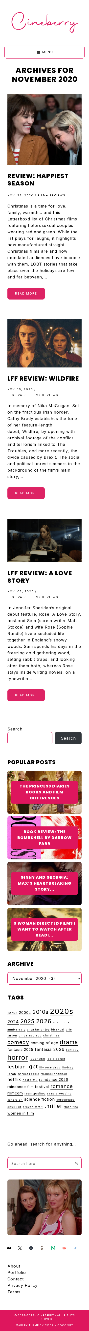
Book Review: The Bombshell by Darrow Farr (44, 838)
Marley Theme (27, 1325)
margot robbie (28, 1074)
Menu (47, 52)
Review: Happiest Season (38, 180)
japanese (37, 1058)
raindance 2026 (53, 1079)
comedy (18, 1042)
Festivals (17, 395)
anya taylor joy (38, 1029)
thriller (53, 1106)
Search (14, 728)
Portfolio (16, 1272)
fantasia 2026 (50, 1049)
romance (61, 1086)
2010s (40, 1012)
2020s (61, 1011)
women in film (20, 1113)
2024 (13, 1021)
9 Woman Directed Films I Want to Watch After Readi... (44, 929)
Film (42, 195)
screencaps (65, 1099)
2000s (25, 1012)
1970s (12, 1013)
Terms (14, 1291)
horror (17, 1057)
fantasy (72, 1050)
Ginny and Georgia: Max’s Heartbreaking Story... (44, 883)
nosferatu (30, 1080)
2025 (27, 1021)
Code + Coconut (59, 1325)
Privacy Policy (22, 1285)
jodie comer (56, 1058)
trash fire (71, 1107)
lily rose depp (50, 1067)
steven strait (33, 1107)
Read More (26, 293)
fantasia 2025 (20, 1049)
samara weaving (59, 1093)
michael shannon (54, 1074)
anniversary (16, 1029)
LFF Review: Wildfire (43, 378)
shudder (14, 1107)
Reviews (57, 195)
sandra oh (15, 1099)
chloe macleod (30, 1035)
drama (69, 1042)
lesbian (16, 1066)
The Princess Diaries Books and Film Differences (45, 792)
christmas (51, 1035)
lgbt (32, 1066)
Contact (15, 1278)
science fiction (39, 1099)
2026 (44, 1021)
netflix (14, 1079)
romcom (15, 1093)
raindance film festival (28, 1087)
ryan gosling (34, 1093)
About (13, 1266)
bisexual (57, 1029)
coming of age (44, 1043)
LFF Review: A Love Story (39, 577)
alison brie (61, 1022)
